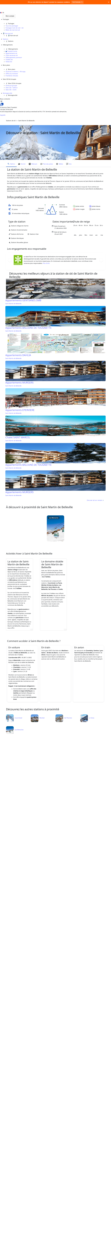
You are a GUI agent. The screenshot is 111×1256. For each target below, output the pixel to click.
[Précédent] (2, 594)
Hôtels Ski (9, 62)
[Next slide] (101, 260)
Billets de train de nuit (13, 30)
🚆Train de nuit (8, 33)
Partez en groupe (11, 85)
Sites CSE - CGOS (11, 90)
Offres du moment (12, 74)
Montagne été (7, 93)
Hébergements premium (14, 57)
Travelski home (12, 51)
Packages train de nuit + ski (15, 28)
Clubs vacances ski (12, 55)
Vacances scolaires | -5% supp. (16, 72)
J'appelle (2, 115)
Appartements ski (11, 53)
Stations (5, 39)
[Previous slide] (10, 260)
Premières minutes (12, 76)
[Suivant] (108, 594)
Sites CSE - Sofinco (12, 88)
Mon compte (9, 16)
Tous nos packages (12, 26)
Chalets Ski (9, 60)
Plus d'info (46, 263)
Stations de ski (11, 121)
